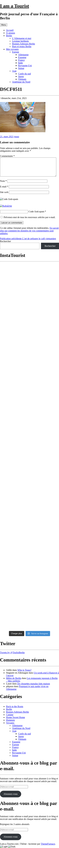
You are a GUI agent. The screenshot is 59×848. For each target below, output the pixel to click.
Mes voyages (12, 49)
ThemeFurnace (48, 844)
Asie (14, 71)
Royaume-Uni (25, 65)
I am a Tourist (14, 6)
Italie (20, 63)
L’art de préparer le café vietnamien (28, 238)
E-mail (4, 186)
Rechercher (5, 241)
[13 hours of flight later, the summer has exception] (29, 463)
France (21, 60)
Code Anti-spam (36, 211)
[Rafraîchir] (6, 206)
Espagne (22, 57)
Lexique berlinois (20, 41)
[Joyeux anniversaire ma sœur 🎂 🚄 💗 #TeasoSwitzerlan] (29, 553)
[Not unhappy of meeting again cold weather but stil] (29, 480)
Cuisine (9, 714)
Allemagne (23, 54)
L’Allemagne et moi (21, 38)
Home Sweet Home (15, 717)
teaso (16, 136)
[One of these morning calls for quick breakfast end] (29, 307)
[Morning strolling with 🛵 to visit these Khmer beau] (29, 416)
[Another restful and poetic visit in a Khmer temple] (29, 291)
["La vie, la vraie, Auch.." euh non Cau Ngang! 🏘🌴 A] (29, 330)
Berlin (9, 35)
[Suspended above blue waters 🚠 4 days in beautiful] (29, 444)
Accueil (9, 30)
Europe (15, 52)
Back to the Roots (14, 706)
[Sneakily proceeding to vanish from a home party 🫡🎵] (29, 273)
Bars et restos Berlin (21, 46)
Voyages (10, 723)
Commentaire (7, 156)
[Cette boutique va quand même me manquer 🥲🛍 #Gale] (29, 568)
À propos (10, 33)
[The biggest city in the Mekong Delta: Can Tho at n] (29, 353)
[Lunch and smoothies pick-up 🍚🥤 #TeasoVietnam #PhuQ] (29, 430)
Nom (3, 181)
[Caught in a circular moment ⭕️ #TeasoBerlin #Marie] (29, 524)
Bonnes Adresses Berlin (23, 43)
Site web (4, 192)
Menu (3, 25)
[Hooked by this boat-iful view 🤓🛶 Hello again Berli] (29, 540)
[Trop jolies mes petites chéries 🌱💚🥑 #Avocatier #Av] (29, 582)
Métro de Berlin (13, 678)
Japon (21, 76)
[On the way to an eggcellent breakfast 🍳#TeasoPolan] (29, 497)
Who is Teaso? (24, 670)
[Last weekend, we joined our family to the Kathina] (29, 384)
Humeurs (10, 720)
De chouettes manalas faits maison (33, 683)
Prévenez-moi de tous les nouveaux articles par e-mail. (29, 217)
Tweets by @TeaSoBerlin (12, 652)
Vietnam (22, 79)
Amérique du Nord (21, 82)
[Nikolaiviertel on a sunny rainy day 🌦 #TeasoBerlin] (29, 597)
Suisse (21, 68)
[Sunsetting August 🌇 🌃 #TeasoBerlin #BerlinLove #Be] (29, 510)
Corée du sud (24, 73)
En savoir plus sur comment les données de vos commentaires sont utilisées (29, 231)
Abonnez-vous (10, 794)
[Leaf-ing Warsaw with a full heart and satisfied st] (29, 617)
